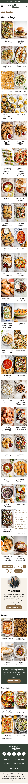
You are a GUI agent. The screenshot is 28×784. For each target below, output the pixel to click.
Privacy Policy (18, 763)
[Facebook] (24, 754)
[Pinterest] (19, 754)
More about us (13, 607)
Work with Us (18, 759)
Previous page (7, 566)
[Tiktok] (9, 754)
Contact (7, 759)
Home (3, 11)
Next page (18, 571)
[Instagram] (4, 754)
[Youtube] (14, 754)
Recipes (7, 763)
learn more (13, 681)
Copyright (14, 768)
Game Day (9, 11)
